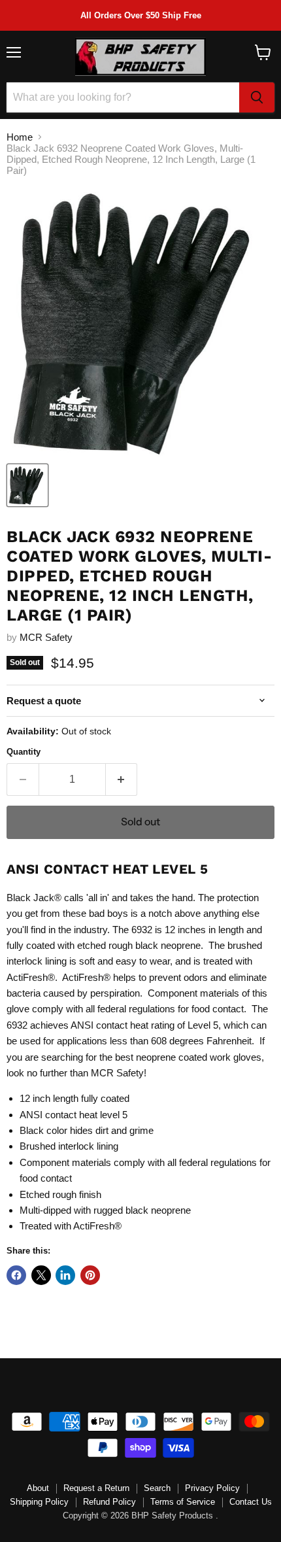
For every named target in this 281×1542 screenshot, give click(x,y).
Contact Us (250, 1502)
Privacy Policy (212, 1488)
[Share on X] (41, 1275)
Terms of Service (182, 1502)
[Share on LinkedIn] (65, 1275)
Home (20, 137)
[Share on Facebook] (16, 1275)
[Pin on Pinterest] (90, 1275)
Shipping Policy (39, 1502)
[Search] (256, 97)
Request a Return (96, 1488)
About (38, 1488)
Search (157, 1488)
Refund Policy (109, 1502)
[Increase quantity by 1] (122, 779)
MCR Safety (46, 637)
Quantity (24, 752)
